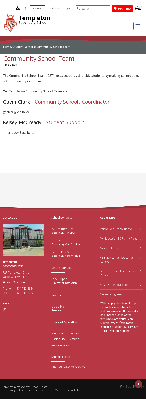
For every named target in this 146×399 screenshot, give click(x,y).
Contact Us (72, 390)
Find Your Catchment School (68, 366)
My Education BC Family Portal (119, 238)
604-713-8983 (25, 293)
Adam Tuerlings (63, 229)
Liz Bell (57, 240)
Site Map (54, 390)
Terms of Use (36, 390)
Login (67, 8)
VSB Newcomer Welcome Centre (116, 259)
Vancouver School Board (116, 229)
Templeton (34, 18)
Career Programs (111, 294)
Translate (52, 8)
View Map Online (16, 282)
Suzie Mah (59, 306)
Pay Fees (37, 8)
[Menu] (137, 26)
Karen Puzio (60, 251)
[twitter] (25, 8)
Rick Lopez (59, 279)
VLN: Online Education (114, 285)
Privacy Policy (15, 390)
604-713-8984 (25, 288)
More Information (60, 345)
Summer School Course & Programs (117, 273)
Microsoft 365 (109, 248)
